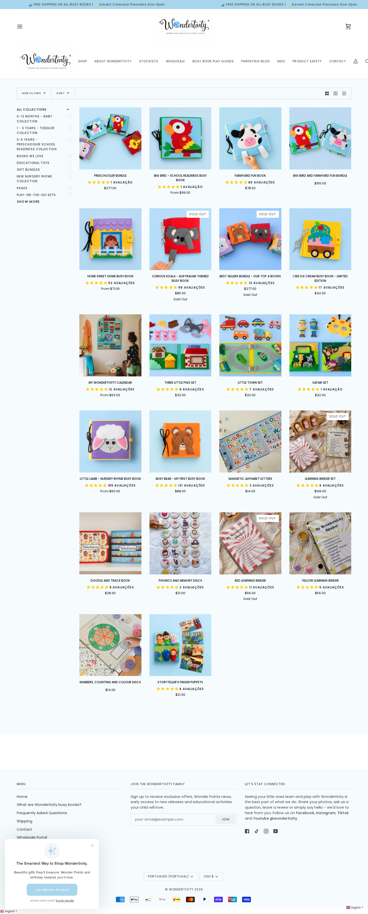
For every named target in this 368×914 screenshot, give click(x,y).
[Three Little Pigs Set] (180, 345)
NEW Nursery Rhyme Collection (34, 178)
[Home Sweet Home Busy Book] (110, 239)
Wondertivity (181, 889)
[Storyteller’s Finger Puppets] (180, 645)
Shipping (24, 821)
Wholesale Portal (32, 837)
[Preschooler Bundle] (110, 138)
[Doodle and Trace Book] (110, 543)
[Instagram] (266, 831)
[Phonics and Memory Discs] (180, 543)
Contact (24, 829)
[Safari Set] (320, 345)
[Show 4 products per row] (345, 93)
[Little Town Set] (250, 345)
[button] (82, 61)
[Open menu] (24, 26)
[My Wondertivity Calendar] (110, 345)
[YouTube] (275, 831)
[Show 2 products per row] (327, 93)
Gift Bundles (28, 169)
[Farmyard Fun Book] (250, 138)
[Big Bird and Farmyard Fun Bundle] (320, 138)
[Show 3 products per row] (335, 93)
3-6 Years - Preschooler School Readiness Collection (37, 144)
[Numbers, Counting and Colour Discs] (110, 645)
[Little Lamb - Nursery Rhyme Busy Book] (110, 441)
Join (226, 819)
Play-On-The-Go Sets (36, 195)
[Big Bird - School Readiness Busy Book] (180, 138)
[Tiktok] (256, 831)
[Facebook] (247, 831)
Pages (22, 188)
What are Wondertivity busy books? (49, 804)
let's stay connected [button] (265, 784)
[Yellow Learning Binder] (320, 543)
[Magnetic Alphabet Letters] (250, 441)
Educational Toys (33, 163)
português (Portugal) (168, 876)
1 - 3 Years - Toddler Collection (36, 130)
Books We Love (30, 156)
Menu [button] (21, 784)
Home (22, 796)
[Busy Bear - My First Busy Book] (180, 441)
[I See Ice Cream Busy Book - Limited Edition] (320, 239)
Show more (28, 201)
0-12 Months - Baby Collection (34, 118)
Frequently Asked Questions (42, 812)
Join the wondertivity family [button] (158, 784)
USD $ (209, 876)
